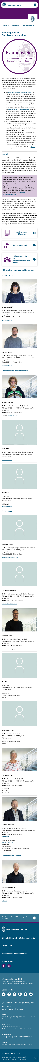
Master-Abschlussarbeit (9, 604)
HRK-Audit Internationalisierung (11, 1027)
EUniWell (12, 1009)
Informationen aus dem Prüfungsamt (19, 233)
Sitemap (16, 983)
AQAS (15, 1036)
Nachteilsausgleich (19, 245)
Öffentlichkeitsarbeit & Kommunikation (19, 938)
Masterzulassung (12, 416)
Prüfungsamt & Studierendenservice (22, 26)
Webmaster (7, 946)
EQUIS (10, 1036)
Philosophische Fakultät (14, 5)
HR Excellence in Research (27, 1029)
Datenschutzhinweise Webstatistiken (13, 1057)
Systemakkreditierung (25, 1036)
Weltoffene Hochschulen (9, 1029)
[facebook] (3, 966)
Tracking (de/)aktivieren (9, 1059)
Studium (5, 26)
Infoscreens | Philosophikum (14, 953)
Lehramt (4, 901)
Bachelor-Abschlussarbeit (10, 557)
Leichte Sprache (7, 983)
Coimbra (4, 1009)
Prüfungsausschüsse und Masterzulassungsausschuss (21, 259)
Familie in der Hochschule (24, 1044)
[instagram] (9, 966)
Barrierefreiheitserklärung (19, 981)
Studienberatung (7, 320)
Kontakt (31, 983)
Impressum (24, 983)
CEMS (4, 1036)
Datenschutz (6, 981)
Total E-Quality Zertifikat (9, 1017)
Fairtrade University (8, 1044)
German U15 (20, 1009)
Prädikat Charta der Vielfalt (27, 1017)
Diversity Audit (6, 1019)
